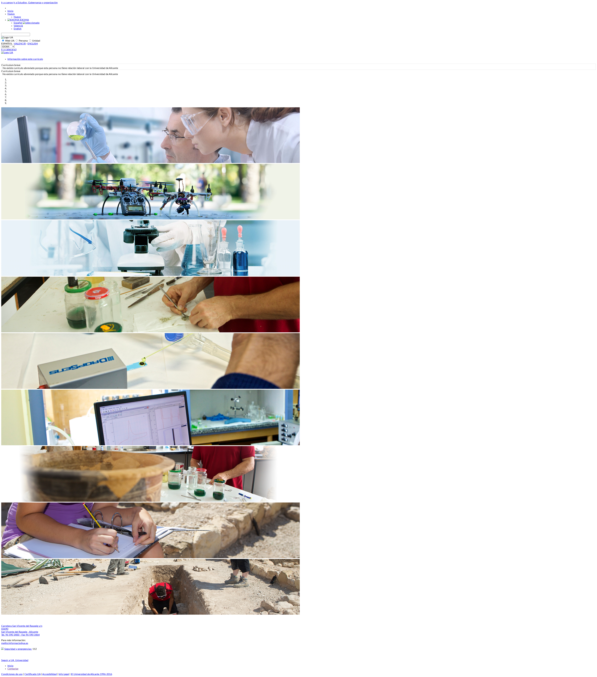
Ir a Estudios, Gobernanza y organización (36, 2)
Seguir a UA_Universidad (14, 660)
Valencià (18, 26)
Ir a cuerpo (7, 2)
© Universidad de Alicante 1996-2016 (91, 674)
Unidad (36, 41)
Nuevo (11, 14)
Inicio (10, 11)
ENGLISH (33, 43)
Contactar (13, 669)
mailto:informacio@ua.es (14, 643)
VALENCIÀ (20, 43)
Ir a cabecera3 (8, 49)
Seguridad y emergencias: (18, 649)
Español (18, 23)
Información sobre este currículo (25, 59)
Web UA (10, 41)
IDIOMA (24, 20)
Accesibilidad (49, 674)
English (17, 29)
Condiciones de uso (12, 674)
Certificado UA (32, 674)
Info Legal (64, 674)
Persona (23, 41)
